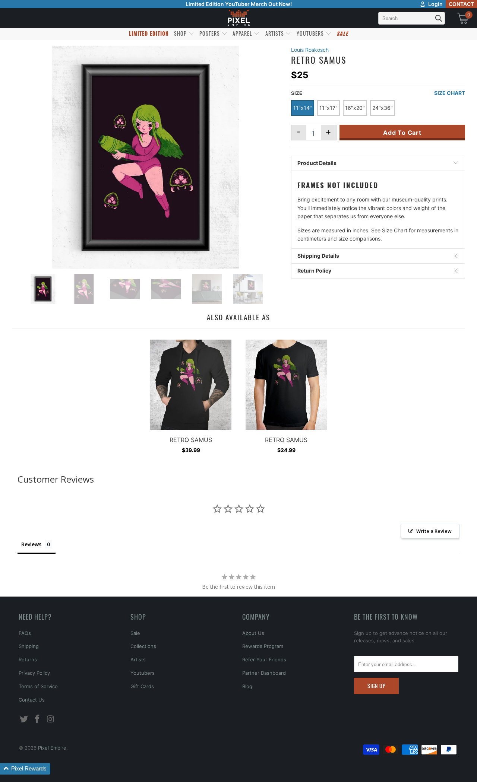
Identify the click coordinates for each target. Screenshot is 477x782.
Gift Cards (142, 686)
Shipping (29, 646)
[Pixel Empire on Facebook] (37, 719)
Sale (135, 633)
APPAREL (243, 33)
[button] (25, 769)
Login (435, 4)
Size (296, 93)
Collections (143, 646)
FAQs (25, 633)
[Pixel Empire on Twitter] (24, 719)
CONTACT (461, 4)
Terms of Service (38, 686)
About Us (253, 633)
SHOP (181, 33)
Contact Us (32, 700)
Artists (138, 659)
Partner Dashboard (264, 673)
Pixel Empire (52, 748)
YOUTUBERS (311, 33)
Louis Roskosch (310, 50)
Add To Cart (402, 132)
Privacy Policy (34, 673)
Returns (28, 659)
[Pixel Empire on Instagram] (50, 719)
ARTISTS (275, 33)
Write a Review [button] (434, 531)
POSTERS (210, 33)
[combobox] (411, 18)
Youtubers (142, 673)
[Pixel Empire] (238, 18)
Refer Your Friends (264, 659)
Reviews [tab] (31, 544)
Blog (247, 686)
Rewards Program (262, 646)
